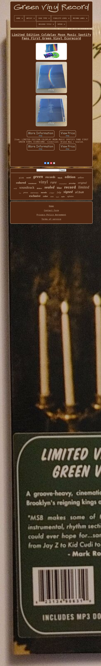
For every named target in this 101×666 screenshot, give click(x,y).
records (50, 177)
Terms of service (51, 219)
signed (68, 192)
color (45, 196)
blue (59, 187)
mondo (44, 192)
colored (21, 182)
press (25, 192)
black (60, 178)
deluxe (39, 188)
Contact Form (51, 210)
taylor (63, 196)
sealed (49, 187)
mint (52, 196)
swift (15, 188)
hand (57, 197)
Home (51, 206)
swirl (28, 177)
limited (83, 187)
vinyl (43, 181)
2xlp (59, 192)
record (70, 187)
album (79, 192)
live (20, 193)
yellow (81, 177)
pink (21, 178)
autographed (63, 183)
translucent (32, 183)
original (82, 182)
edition (70, 177)
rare (53, 182)
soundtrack (26, 187)
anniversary (34, 193)
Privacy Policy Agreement (51, 215)
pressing (72, 183)
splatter (70, 196)
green (38, 176)
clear (51, 193)
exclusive (35, 195)
